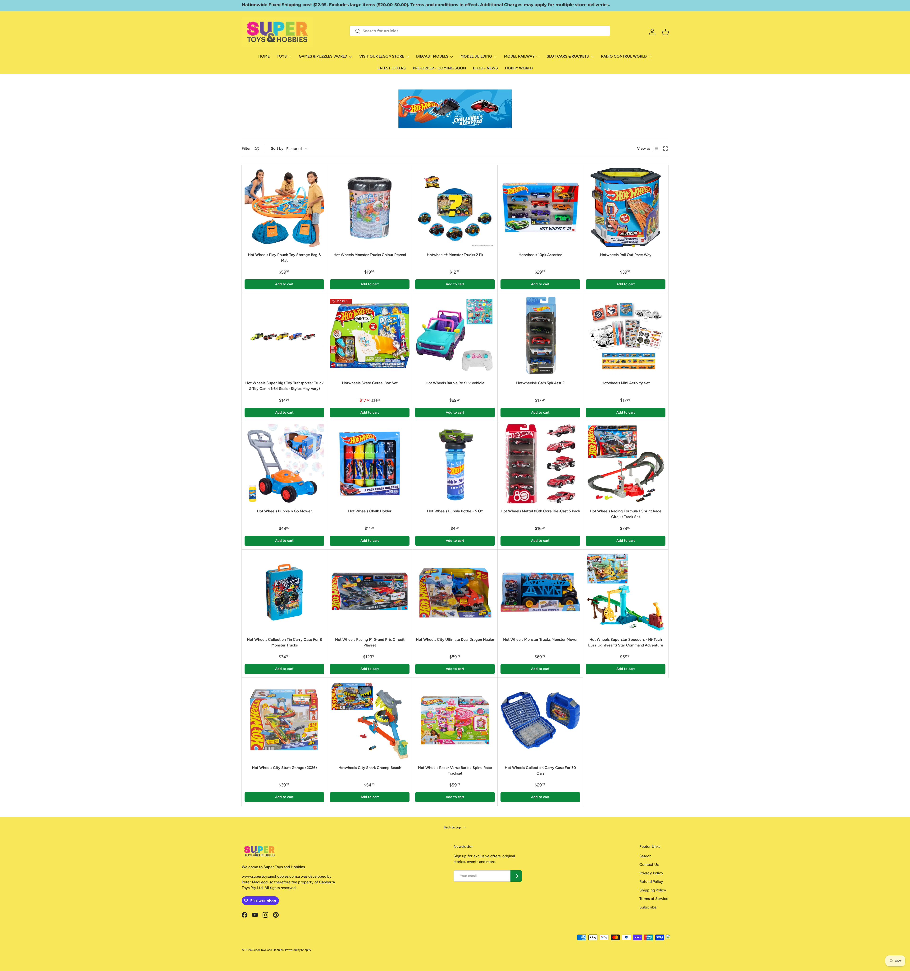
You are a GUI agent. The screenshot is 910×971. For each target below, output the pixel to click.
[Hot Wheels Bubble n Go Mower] (284, 464)
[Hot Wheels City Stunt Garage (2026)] (284, 720)
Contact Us (649, 864)
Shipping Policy (652, 890)
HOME (264, 56)
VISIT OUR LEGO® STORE (381, 56)
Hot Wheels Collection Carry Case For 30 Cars (540, 770)
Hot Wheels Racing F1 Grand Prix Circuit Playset (370, 642)
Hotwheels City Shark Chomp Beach (369, 767)
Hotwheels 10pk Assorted (540, 255)
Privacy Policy (651, 873)
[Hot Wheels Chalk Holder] (370, 464)
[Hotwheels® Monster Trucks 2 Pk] (455, 207)
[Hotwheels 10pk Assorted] (540, 207)
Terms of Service (653, 898)
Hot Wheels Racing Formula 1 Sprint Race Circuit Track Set (625, 514)
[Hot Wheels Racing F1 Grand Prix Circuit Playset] (370, 592)
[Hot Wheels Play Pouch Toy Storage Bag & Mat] (284, 207)
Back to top (453, 827)
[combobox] (480, 31)
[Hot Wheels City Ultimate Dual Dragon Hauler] (455, 592)
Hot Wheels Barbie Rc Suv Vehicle (455, 383)
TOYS (282, 56)
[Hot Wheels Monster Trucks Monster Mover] (540, 592)
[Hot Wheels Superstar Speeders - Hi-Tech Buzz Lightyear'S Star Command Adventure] (625, 592)
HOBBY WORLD (519, 68)
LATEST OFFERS (392, 68)
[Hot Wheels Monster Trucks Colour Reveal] (370, 207)
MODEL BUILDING (476, 56)
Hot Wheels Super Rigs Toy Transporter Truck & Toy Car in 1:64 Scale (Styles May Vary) (284, 386)
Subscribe (647, 907)
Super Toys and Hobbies (268, 950)
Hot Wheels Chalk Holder (369, 511)
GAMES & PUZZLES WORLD (323, 56)
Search (645, 856)
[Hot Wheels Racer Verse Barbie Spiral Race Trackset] (455, 720)
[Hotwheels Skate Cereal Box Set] (370, 335)
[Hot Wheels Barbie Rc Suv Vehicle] (455, 335)
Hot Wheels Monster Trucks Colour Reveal (369, 255)
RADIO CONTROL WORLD (624, 56)
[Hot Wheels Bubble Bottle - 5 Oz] (455, 464)
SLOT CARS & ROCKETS (568, 56)
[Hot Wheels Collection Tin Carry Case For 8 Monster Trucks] (284, 592)
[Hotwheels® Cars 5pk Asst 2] (540, 335)
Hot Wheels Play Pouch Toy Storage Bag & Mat (284, 258)
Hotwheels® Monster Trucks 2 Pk (455, 255)
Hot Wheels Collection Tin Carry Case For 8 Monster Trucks (284, 642)
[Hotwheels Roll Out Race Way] (625, 207)
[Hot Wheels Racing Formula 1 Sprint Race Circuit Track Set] (625, 464)
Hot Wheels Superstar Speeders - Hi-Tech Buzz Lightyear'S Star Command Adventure (625, 642)
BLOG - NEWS (485, 68)
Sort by (277, 148)
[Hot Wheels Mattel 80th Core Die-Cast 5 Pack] (540, 464)
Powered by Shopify (298, 950)
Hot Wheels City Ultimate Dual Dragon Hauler (455, 639)
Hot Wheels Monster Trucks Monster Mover (540, 639)
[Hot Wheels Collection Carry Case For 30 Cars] (540, 720)
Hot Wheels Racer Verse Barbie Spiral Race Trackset (455, 770)
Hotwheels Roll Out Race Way (625, 255)
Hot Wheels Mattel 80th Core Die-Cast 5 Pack (540, 511)
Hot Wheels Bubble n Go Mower (284, 511)
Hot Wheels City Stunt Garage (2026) (284, 767)
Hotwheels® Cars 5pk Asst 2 (540, 383)
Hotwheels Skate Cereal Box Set (370, 383)
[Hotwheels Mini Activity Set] (625, 335)
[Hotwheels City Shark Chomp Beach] (370, 720)
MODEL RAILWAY (519, 56)
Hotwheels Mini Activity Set (625, 383)
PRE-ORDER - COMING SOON (439, 68)
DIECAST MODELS (432, 56)
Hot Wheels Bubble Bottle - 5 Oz (455, 511)
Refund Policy (651, 881)
